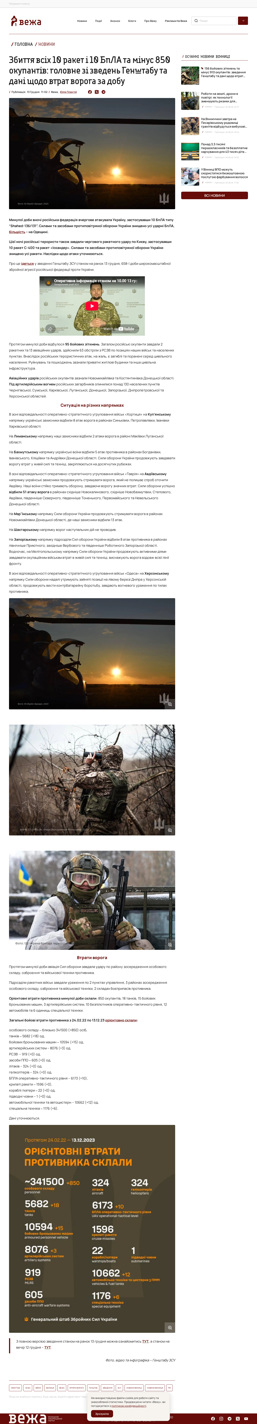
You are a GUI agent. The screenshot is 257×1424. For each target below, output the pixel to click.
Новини (82, 21)
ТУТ (145, 1341)
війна (38, 1387)
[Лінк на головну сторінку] (26, 21)
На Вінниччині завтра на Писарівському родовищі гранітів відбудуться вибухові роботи (223, 124)
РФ (169, 1387)
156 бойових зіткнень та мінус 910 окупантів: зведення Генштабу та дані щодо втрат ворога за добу (223, 72)
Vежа (27, 1387)
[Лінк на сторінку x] (238, 1419)
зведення (107, 1387)
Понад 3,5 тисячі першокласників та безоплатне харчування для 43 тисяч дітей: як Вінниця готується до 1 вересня (224, 151)
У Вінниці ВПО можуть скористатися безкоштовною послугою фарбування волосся (224, 173)
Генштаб (93, 1387)
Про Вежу (150, 21)
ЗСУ (119, 1387)
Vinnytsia (15, 1387)
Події (98, 21)
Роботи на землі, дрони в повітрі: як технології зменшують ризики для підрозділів (219, 99)
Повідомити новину (19, 3)
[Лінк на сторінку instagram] (221, 1419)
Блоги (132, 21)
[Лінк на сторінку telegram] (229, 1419)
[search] (243, 21)
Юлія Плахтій (68, 92)
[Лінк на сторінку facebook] (213, 1419)
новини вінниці (134, 1387)
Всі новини (214, 195)
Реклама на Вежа (176, 21)
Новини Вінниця (155, 1387)
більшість (17, 232)
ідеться (27, 263)
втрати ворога (77, 1387)
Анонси (115, 21)
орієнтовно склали (121, 1020)
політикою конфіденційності (128, 1406)
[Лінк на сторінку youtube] (246, 1419)
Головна (24, 44)
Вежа (61, 1387)
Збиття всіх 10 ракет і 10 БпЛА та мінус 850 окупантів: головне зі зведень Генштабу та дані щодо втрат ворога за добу (89, 70)
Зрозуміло (102, 1414)
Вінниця (50, 1387)
